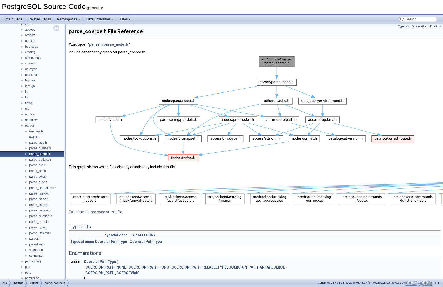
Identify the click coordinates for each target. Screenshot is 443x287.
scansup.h (36, 255)
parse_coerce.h (40, 154)
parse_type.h (38, 227)
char (123, 235)
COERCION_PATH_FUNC (148, 267)
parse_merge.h (40, 193)
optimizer (31, 120)
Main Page (14, 19)
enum (89, 241)
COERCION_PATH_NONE (105, 267)
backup (30, 41)
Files (124, 19)
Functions (436, 26)
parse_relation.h (40, 216)
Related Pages (39, 19)
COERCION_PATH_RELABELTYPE (199, 267)
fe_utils (30, 80)
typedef (111, 235)
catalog (30, 52)
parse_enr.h (37, 171)
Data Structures (98, 19)
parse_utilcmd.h (40, 233)
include (26, 24)
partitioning (33, 261)
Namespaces (67, 19)
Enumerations (419, 26)
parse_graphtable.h (43, 188)
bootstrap (31, 46)
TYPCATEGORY (142, 235)
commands (33, 58)
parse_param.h (40, 210)
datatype (31, 69)
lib (26, 97)
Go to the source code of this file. (96, 212)
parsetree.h (37, 244)
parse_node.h (39, 199)
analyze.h (36, 131)
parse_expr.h (38, 176)
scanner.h (36, 250)
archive (30, 35)
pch (27, 267)
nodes (29, 114)
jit (26, 92)
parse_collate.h (40, 159)
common (31, 63)
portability (32, 278)
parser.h (35, 238)
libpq (28, 103)
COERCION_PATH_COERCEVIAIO (112, 273)
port (28, 272)
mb (27, 108)
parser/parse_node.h (108, 44)
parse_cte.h (37, 165)
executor (31, 75)
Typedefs (403, 26)
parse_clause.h (40, 148)
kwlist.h (34, 137)
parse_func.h (38, 182)
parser (29, 125)
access (30, 29)
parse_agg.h (38, 142)
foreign (30, 86)
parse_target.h (39, 222)
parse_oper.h (38, 205)
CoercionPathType (111, 241)
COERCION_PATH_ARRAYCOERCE (257, 267)
